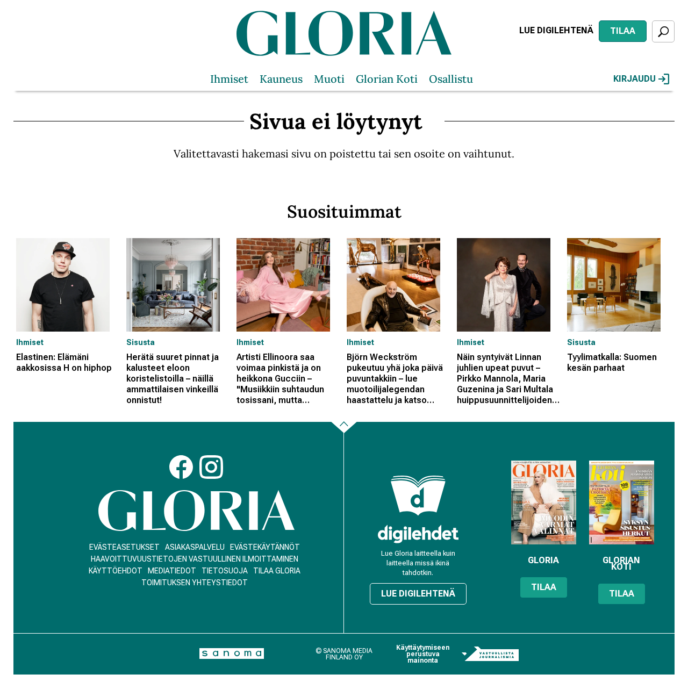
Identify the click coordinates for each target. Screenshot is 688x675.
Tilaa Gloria (276, 570)
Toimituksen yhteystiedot (194, 582)
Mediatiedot (172, 570)
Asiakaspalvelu (195, 547)
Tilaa (622, 31)
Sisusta (140, 342)
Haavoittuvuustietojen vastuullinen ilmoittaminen (194, 559)
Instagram (211, 467)
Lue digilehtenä (556, 30)
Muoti (329, 78)
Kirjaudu (634, 79)
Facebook (181, 467)
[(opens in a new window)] (418, 534)
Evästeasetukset (124, 547)
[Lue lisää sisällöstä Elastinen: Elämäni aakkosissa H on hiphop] (68, 285)
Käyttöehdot (115, 570)
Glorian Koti (387, 78)
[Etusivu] (196, 511)
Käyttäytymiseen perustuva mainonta (422, 654)
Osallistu (451, 78)
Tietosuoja (225, 570)
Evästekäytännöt (265, 547)
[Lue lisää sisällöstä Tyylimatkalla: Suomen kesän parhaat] (619, 285)
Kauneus (281, 78)
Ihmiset (229, 78)
